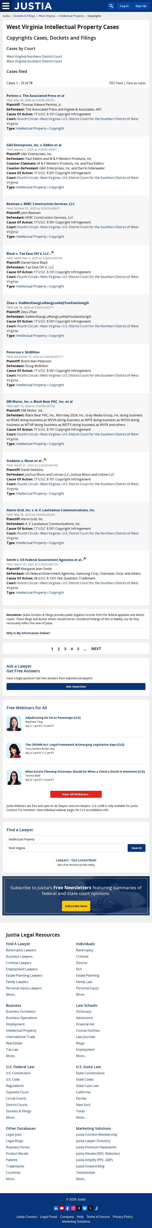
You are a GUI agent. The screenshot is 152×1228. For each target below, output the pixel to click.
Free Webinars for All (27, 707)
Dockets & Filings (18, 1111)
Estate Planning (87, 975)
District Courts (17, 1105)
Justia (81, 1199)
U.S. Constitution (18, 1073)
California (83, 1092)
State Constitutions (90, 1073)
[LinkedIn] (56, 1208)
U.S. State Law (88, 1066)
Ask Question (76, 686)
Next (96, 648)
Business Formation (21, 1011)
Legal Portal (48, 1216)
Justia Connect (26, 1216)
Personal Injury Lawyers (24, 988)
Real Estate (14, 1043)
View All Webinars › (76, 794)
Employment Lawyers (22, 969)
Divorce (81, 963)
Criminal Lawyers (18, 963)
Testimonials (85, 1172)
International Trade (20, 1037)
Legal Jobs (13, 1134)
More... (11, 994)
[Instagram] (73, 1208)
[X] (90, 1208)
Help (80, 1216)
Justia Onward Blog (90, 1166)
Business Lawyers (19, 956)
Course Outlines (88, 1030)
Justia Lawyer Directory (93, 1141)
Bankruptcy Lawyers (21, 950)
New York (83, 1105)
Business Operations (21, 1018)
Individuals (85, 943)
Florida (81, 1098)
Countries (13, 1172)
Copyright (56, 128)
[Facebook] (67, 1208)
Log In (124, 6)
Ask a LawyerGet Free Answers (23, 668)
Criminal (82, 956)
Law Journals (85, 1037)
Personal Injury (87, 988)
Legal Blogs (14, 1141)
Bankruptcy (84, 950)
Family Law (84, 982)
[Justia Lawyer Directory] (96, 1208)
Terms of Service (98, 1216)
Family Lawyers (17, 982)
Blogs (80, 1043)
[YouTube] (61, 1208)
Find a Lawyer (20, 829)
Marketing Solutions (93, 1128)
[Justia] (33, 6)
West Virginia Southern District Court (34, 61)
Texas (80, 1111)
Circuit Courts (16, 1098)
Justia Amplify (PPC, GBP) (94, 1160)
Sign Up (141, 6)
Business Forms (17, 1147)
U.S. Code (13, 1079)
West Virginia (50, 119)
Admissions (84, 1018)
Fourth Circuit (27, 119)
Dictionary (83, 1011)
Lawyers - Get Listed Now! (76, 860)
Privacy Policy (123, 1216)
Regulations (15, 1086)
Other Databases (21, 1128)
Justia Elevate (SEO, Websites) (98, 1153)
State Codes (85, 1079)
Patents (11, 1160)
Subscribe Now (76, 906)
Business (13, 1005)
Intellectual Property (31, 128)
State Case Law (87, 1086)
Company (67, 1216)
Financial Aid (85, 1024)
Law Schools (86, 1005)
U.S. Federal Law (20, 1066)
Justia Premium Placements (96, 1147)
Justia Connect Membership (96, 1134)
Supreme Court (17, 1092)
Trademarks (15, 1166)
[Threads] (79, 1208)
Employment (15, 1024)
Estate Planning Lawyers (24, 975)
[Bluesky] (84, 1208)
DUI (79, 969)
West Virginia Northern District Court (34, 56)
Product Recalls (17, 1153)
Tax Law (12, 1049)
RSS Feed (116, 83)
